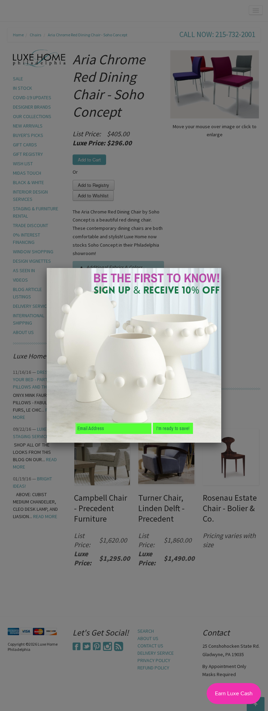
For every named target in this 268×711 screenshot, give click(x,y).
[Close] (221, 268)
